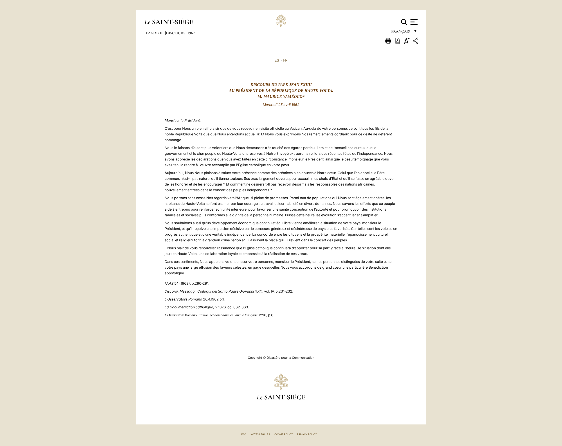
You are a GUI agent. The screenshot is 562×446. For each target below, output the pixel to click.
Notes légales (260, 434)
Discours (176, 33)
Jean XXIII (154, 33)
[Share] (416, 41)
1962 (191, 33)
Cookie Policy (283, 434)
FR (285, 60)
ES (277, 60)
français (401, 32)
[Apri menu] (413, 22)
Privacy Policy (307, 434)
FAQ (243, 434)
